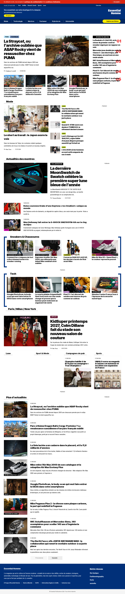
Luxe (44, 5)
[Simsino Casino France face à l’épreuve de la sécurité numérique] (105, 285)
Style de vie (13, 86)
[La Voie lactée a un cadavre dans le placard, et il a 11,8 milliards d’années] (36, 81)
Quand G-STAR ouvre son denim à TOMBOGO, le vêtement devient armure (72, 127)
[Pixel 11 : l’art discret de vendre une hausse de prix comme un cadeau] (76, 285)
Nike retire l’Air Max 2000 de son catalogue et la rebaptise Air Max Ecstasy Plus (57, 91)
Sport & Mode (42, 353)
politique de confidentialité (33, 2)
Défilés (24, 5)
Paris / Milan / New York (22, 309)
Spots (99, 353)
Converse (67, 255)
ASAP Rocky (8, 416)
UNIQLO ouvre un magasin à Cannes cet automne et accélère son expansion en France (107, 364)
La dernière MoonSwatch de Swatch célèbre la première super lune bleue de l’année (68, 176)
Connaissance (30, 86)
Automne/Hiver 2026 (71, 386)
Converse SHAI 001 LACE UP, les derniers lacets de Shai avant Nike (75, 259)
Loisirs (6, 86)
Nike (49, 86)
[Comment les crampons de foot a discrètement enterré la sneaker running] (20, 248)
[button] (116, 2)
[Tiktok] (110, 5)
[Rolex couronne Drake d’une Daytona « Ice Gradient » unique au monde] (12, 209)
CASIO (6, 230)
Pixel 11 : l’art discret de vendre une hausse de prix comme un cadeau (106, 73)
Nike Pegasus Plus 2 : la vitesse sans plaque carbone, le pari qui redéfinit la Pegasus (106, 80)
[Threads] (120, 5)
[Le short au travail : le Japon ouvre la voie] (26, 118)
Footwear (14, 37)
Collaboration (56, 164)
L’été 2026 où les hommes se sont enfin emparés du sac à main (73, 152)
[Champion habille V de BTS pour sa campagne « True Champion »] (77, 377)
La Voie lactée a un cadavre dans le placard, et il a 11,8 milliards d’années (33, 91)
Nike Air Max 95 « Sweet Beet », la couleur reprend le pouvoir (105, 258)
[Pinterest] (107, 5)
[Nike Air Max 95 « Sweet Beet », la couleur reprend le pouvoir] (105, 248)
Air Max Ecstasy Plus (42, 255)
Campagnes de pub (75, 353)
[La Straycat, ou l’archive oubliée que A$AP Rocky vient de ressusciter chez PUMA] (67, 51)
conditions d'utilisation (53, 2)
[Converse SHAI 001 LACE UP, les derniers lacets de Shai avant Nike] (76, 248)
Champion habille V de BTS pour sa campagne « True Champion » (77, 363)
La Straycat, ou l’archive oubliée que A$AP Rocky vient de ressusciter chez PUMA (23, 49)
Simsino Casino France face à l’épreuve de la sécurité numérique (105, 296)
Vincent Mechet (56, 198)
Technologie (73, 86)
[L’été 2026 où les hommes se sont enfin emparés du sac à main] (55, 149)
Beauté (9, 292)
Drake (6, 213)
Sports (40, 5)
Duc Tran (8, 149)
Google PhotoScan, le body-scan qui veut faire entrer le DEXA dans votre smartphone (78, 92)
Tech (19, 5)
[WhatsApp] (117, 5)
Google (66, 292)
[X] (103, 5)
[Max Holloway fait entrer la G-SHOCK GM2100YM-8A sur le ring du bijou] (12, 225)
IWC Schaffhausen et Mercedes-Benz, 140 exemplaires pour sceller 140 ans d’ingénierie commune (54, 524)
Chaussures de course (11, 513)
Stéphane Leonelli (11, 71)
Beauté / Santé (32, 5)
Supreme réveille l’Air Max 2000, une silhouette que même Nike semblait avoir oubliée (46, 260)
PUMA (7, 37)
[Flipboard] (115, 5)
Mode (9, 101)
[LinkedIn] (112, 5)
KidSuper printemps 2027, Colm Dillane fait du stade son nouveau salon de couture (68, 329)
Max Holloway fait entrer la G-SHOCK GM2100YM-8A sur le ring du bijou (55, 223)
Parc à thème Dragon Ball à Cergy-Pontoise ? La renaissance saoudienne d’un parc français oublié (13, 92)
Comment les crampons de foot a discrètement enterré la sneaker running (20, 259)
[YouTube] (105, 5)
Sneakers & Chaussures (24, 236)
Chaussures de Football (15, 255)
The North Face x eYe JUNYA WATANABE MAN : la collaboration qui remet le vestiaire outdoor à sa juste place (72, 113)
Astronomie (8, 455)
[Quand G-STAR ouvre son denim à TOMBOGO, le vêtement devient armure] (55, 124)
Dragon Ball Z (9, 436)
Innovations (39, 292)
